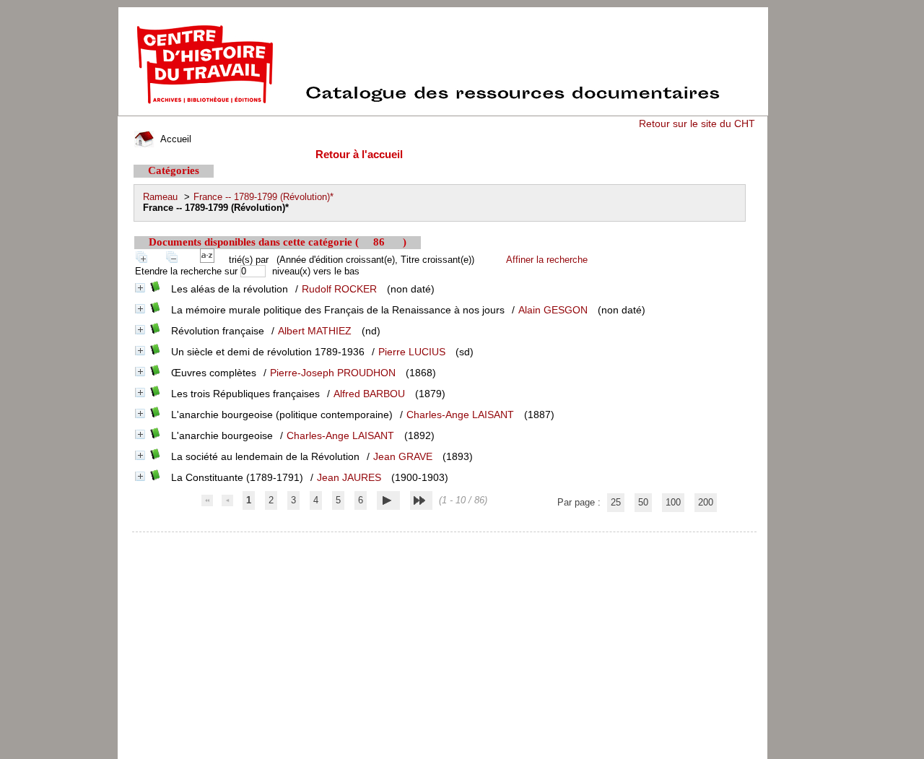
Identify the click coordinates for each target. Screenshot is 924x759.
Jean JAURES (349, 477)
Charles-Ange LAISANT (460, 414)
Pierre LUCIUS (411, 351)
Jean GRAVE (402, 456)
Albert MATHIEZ (315, 331)
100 (673, 502)
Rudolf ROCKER (339, 289)
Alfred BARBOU (369, 393)
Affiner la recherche (547, 259)
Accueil (174, 139)
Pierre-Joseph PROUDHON (333, 372)
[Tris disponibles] (210, 259)
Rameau (160, 196)
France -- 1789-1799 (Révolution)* (263, 196)
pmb (445, 541)
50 (643, 502)
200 (705, 502)
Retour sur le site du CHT (697, 123)
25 (616, 502)
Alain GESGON (553, 310)
